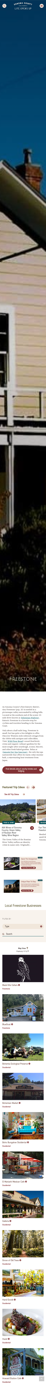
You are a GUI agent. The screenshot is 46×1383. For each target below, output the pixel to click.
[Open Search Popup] (4, 6)
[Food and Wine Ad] (23, 863)
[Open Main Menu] (42, 6)
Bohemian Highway (30, 718)
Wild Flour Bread (15, 741)
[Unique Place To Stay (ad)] (23, 886)
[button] (41, 1378)
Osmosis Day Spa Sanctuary (15, 752)
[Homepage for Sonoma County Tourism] (23, 6)
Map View (22, 948)
